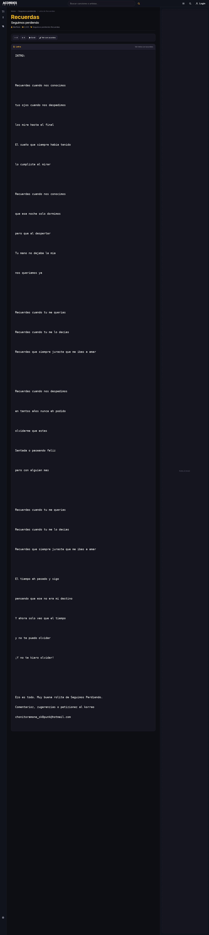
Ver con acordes (49, 38)
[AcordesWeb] (13, 3)
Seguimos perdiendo (27, 11)
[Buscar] (138, 3)
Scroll (33, 37)
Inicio (13, 11)
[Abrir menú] (183, 3)
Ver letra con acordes (144, 47)
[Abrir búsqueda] (190, 3)
